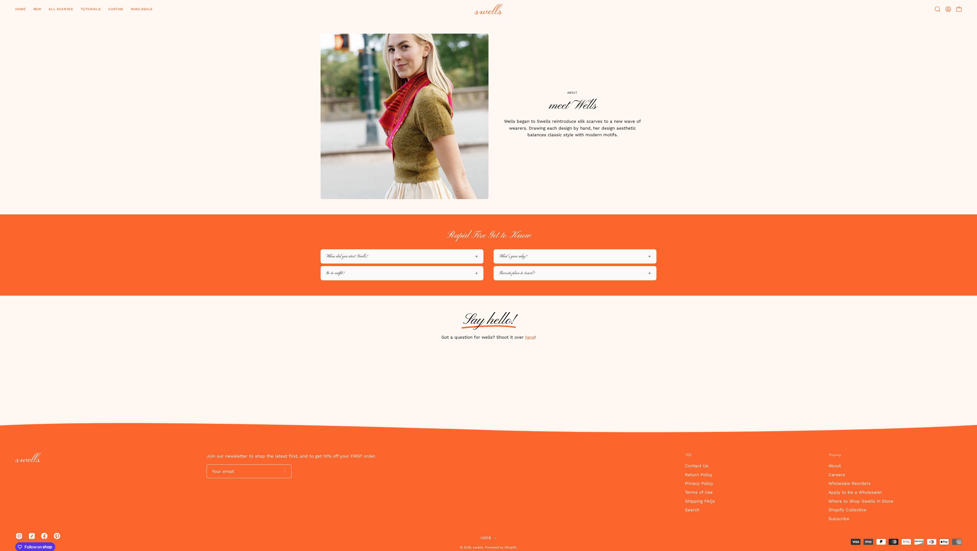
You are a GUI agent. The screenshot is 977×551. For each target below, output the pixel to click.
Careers (836, 474)
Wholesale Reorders (849, 483)
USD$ (486, 537)
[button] (37, 9)
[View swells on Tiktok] (31, 536)
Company (834, 455)
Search (692, 509)
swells (478, 547)
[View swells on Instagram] (18, 536)
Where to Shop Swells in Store (860, 500)
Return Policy (698, 474)
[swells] (488, 9)
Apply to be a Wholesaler (855, 491)
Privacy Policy (699, 483)
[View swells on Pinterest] (56, 536)
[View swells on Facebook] (43, 536)
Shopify (510, 547)
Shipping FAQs (700, 500)
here (530, 337)
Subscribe (838, 518)
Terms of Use (699, 491)
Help (688, 455)
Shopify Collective (847, 509)
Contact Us (696, 465)
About (834, 465)
